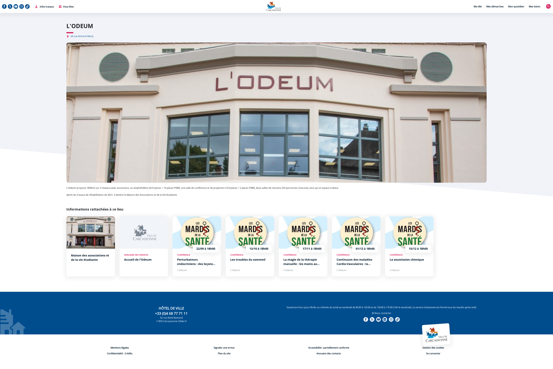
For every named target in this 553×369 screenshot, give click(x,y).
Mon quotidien (516, 6)
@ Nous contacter (381, 313)
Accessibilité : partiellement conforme (328, 347)
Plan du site (224, 353)
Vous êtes (68, 6)
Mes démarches (495, 6)
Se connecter (433, 353)
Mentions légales (120, 347)
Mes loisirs (534, 6)
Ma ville (478, 6)
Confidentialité (115, 353)
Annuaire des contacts (329, 353)
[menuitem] (478, 7)
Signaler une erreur (224, 347)
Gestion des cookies (433, 347)
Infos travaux (46, 6)
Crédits (128, 353)
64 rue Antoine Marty (82, 36)
